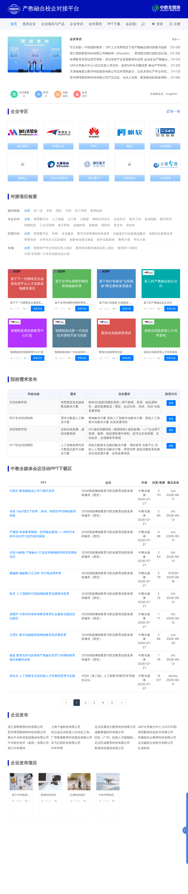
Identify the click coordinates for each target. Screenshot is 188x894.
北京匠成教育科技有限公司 (112, 743)
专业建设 (67, 233)
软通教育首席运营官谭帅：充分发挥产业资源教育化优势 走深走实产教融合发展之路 (124, 59)
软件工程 (135, 219)
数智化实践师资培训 (110, 352)
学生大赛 (139, 239)
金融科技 (79, 225)
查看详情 (37, 308)
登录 (159, 24)
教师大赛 (124, 239)
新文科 (118, 225)
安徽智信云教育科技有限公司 (157, 737)
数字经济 (166, 219)
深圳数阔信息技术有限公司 (155, 732)
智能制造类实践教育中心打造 (27, 352)
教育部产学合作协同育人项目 (53, 248)
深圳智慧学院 (18, 429)
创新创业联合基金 (81, 239)
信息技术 (120, 219)
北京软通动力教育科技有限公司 (115, 727)
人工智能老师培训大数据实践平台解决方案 (72, 449)
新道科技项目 (48, 794)
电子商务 (64, 225)
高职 (59, 210)
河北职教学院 (18, 402)
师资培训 (30, 239)
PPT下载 (113, 24)
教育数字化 (41, 219)
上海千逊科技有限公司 (65, 727)
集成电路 (150, 219)
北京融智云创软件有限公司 (155, 743)
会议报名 (132, 24)
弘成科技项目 (77, 794)
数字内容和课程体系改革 (93, 233)
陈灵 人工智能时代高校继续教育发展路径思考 (39, 593)
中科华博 (57, 748)
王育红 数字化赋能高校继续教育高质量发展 (38, 635)
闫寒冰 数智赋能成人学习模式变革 (32, 491)
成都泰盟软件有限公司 (109, 732)
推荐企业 (29, 24)
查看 (171, 403)
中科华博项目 (106, 794)
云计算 (72, 219)
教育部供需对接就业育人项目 (95, 248)
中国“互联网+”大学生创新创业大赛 (47, 254)
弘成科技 (144, 748)
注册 (176, 24)
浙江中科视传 (16, 748)
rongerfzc (172, 93)
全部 (27, 210)
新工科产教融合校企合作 (158, 302)
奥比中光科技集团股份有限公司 (28, 737)
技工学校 (81, 210)
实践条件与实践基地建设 (129, 233)
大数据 (84, 219)
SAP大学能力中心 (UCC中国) (157, 727)
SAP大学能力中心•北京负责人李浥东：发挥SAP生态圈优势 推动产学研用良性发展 (124, 65)
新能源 (93, 225)
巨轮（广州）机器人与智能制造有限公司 (121, 737)
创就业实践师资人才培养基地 (160, 352)
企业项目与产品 (52, 24)
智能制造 (30, 225)
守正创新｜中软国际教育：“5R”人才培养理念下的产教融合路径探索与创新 (118, 47)
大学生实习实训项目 (53, 239)
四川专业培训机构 (21, 418)
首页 (13, 24)
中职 (68, 210)
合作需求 (95, 24)
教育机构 (96, 210)
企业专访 (76, 24)
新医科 (105, 225)
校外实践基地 (106, 239)
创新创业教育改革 (161, 233)
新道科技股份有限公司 (109, 748)
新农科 (130, 225)
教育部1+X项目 (127, 248)
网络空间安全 (101, 219)
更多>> (176, 39)
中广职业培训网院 (21, 445)
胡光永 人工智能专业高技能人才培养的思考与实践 (42, 676)
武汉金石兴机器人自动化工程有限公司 (76, 732)
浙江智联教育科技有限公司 (25, 727)
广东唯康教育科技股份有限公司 (71, 737)
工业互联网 (47, 225)
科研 (55, 233)
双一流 (38, 210)
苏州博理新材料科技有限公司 (27, 732)
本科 (49, 210)
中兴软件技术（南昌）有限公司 (28, 743)
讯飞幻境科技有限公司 (65, 743)
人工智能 (58, 219)
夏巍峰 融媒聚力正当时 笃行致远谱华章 (35, 573)
